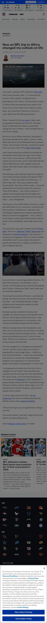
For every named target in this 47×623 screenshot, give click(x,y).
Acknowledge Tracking (24, 619)
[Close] (44, 568)
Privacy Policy (33, 578)
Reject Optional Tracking (23, 612)
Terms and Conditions (10, 576)
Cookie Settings (23, 607)
